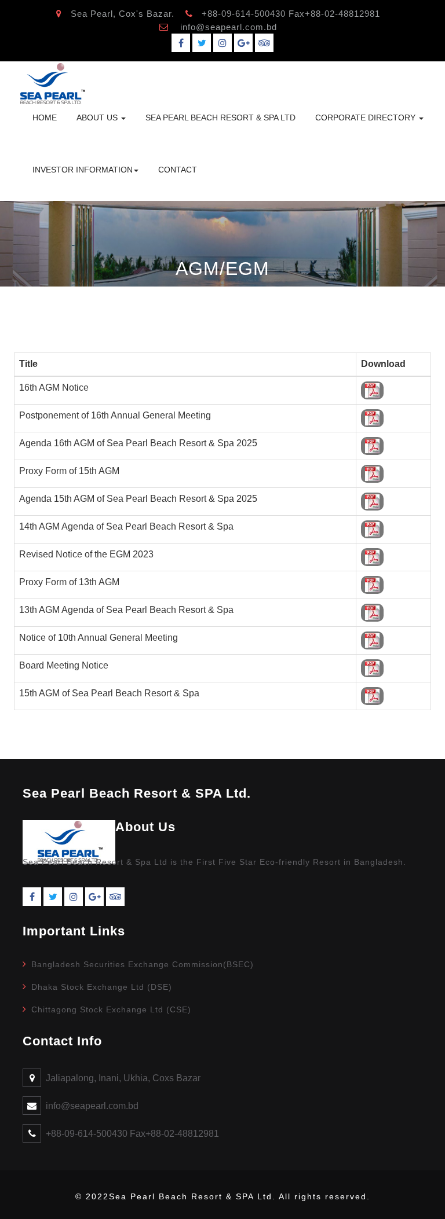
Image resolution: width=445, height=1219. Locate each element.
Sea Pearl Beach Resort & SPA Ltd (220, 117)
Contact (177, 169)
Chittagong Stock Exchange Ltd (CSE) (111, 1009)
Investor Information (82, 169)
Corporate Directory (366, 117)
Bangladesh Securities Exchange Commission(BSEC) (142, 964)
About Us (98, 117)
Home (44, 117)
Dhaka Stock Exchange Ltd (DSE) (101, 987)
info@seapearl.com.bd (228, 27)
